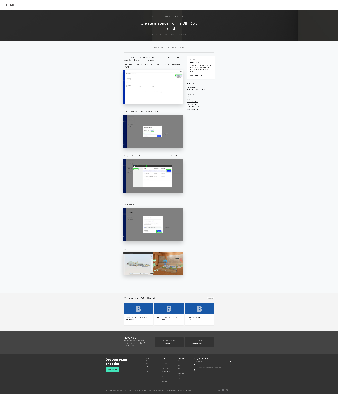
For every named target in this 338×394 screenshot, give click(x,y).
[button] (290, 5)
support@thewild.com (197, 75)
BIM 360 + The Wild (180, 16)
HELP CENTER (166, 16)
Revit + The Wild (192, 102)
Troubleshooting (192, 109)
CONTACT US (112, 369)
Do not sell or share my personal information (167, 390)
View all (210, 298)
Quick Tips (190, 94)
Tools (189, 99)
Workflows (190, 97)
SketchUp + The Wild (194, 104)
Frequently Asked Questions (196, 89)
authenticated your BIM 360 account (144, 57)
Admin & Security (193, 87)
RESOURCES (154, 16)
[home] (10, 5)
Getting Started (192, 92)
